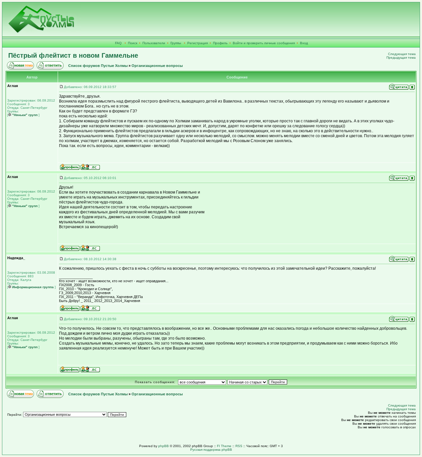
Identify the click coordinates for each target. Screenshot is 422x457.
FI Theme (224, 446)
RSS (238, 446)
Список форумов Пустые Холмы (98, 66)
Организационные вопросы (157, 66)
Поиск (132, 43)
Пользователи (153, 43)
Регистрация (197, 43)
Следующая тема (402, 54)
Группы (175, 43)
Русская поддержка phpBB (211, 449)
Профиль (220, 43)
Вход (304, 43)
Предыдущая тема (401, 57)
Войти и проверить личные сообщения (264, 43)
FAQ (118, 43)
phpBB (163, 446)
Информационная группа (32, 287)
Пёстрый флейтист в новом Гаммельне (73, 55)
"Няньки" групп (24, 115)
